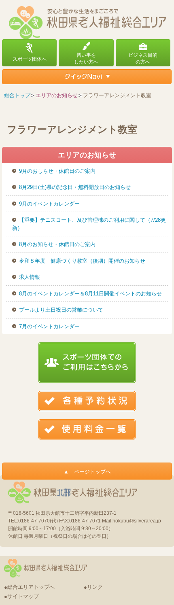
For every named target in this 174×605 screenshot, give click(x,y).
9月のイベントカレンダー (49, 204)
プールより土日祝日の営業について (61, 310)
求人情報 (29, 277)
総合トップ (17, 95)
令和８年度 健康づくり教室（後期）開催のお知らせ (82, 261)
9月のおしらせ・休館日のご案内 (57, 171)
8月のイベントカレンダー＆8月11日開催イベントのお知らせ (90, 294)
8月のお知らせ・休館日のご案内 (57, 244)
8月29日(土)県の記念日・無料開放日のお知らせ (75, 187)
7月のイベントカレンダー (49, 326)
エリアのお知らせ (57, 95)
